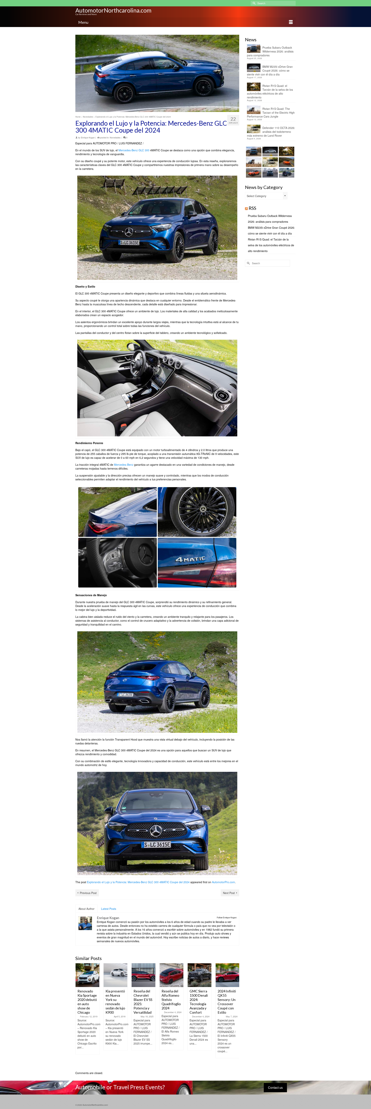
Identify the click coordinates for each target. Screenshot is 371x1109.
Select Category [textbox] (256, 196)
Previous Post (88, 893)
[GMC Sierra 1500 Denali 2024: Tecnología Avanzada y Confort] (171, 975)
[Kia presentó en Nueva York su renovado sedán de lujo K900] (87, 975)
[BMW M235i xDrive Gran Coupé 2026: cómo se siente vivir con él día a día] (269, 151)
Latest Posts (108, 909)
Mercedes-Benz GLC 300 (133, 150)
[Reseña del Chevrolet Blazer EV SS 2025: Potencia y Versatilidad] (115, 975)
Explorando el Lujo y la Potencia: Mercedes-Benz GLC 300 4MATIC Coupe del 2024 (138, 882)
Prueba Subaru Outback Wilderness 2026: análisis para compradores (270, 51)
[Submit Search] (253, 3)
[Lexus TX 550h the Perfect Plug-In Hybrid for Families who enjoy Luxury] (286, 173)
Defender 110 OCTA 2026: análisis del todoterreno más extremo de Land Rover (271, 131)
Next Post (229, 893)
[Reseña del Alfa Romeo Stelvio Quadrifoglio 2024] (143, 975)
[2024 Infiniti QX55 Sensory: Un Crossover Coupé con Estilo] (199, 975)
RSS (252, 208)
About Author (86, 909)
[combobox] (266, 195)
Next (235, 1015)
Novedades (115, 137)
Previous (78, 1015)
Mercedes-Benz (123, 464)
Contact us (275, 1087)
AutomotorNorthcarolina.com (113, 10)
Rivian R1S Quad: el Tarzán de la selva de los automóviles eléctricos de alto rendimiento (270, 91)
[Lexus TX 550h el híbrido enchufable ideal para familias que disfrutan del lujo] (269, 173)
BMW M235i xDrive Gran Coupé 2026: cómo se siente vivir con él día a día (270, 70)
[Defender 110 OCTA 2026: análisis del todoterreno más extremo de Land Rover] (269, 162)
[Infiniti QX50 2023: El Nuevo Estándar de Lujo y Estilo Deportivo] (227, 975)
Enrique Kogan (88, 137)
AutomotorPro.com (223, 882)
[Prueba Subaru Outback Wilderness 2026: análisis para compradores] (253, 151)
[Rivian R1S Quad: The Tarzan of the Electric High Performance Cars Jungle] (253, 162)
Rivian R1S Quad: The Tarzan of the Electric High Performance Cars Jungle (271, 112)
